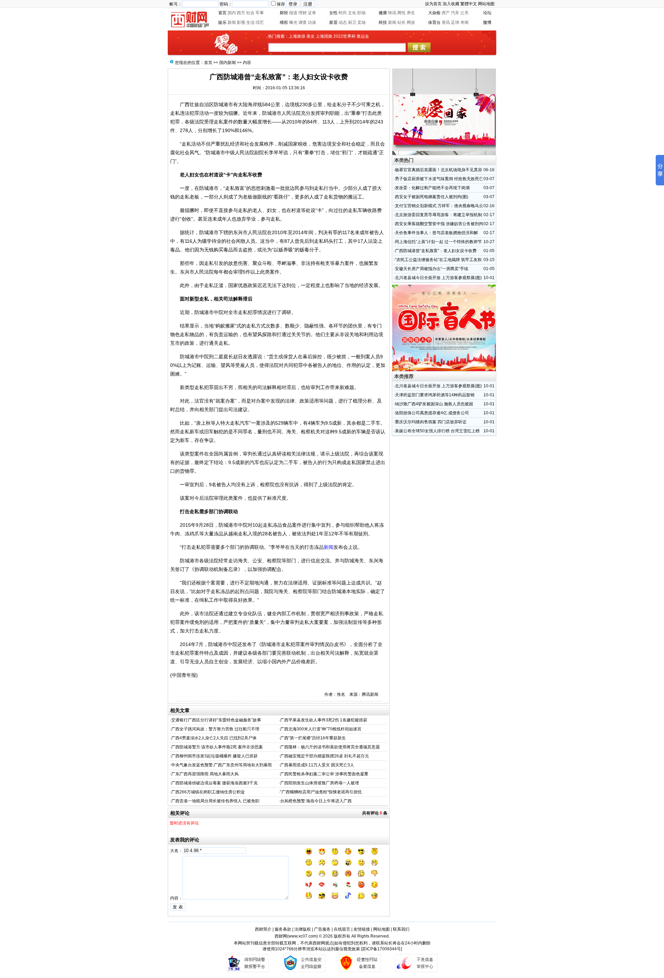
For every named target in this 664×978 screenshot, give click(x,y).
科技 (383, 22)
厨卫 (352, 22)
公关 (464, 12)
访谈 (312, 22)
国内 (232, 12)
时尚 (343, 12)
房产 (446, 12)
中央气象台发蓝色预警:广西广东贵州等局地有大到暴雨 (221, 765)
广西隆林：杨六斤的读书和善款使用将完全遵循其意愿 (330, 747)
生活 (250, 22)
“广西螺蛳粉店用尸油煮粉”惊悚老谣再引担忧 (321, 792)
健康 (383, 12)
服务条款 (283, 929)
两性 (401, 12)
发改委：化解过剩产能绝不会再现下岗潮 (432, 187)
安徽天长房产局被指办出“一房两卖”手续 (431, 268)
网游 (411, 22)
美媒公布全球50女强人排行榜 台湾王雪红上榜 (437, 430)
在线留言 (342, 929)
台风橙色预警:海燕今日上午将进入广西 (316, 801)
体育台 (434, 22)
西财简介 (263, 929)
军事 (260, 12)
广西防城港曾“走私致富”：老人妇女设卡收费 (436, 250)
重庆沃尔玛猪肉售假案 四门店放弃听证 (431, 421)
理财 (302, 12)
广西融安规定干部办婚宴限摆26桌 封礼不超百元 (324, 756)
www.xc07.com (302, 936)
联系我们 (401, 929)
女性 (333, 12)
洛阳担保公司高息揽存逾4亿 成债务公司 (432, 412)
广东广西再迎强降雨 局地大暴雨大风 (205, 774)
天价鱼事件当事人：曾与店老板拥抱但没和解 (436, 232)
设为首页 (433, 3)
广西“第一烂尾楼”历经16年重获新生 (313, 738)
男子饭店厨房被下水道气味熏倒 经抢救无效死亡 (439, 178)
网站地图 (486, 3)
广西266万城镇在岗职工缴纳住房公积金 (208, 792)
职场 (361, 12)
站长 (401, 22)
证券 (312, 12)
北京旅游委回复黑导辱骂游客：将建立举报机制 (438, 214)
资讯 (446, 22)
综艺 (260, 22)
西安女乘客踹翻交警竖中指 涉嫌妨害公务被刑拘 (439, 223)
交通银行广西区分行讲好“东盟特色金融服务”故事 (216, 720)
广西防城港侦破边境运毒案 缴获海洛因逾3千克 (214, 783)
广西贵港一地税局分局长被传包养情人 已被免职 (215, 801)
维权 (284, 22)
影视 (241, 22)
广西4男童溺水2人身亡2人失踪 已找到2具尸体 (214, 738)
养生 (411, 12)
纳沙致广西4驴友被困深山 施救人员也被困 (434, 404)
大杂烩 (434, 12)
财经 (284, 12)
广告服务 (322, 929)
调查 (302, 22)
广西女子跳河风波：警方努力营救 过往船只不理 (215, 729)
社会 (250, 12)
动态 (343, 22)
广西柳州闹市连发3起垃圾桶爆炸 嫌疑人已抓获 (214, 756)
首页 (222, 12)
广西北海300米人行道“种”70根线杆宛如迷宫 (320, 729)
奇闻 (464, 22)
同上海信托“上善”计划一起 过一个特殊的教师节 (438, 241)
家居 (333, 22)
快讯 (392, 12)
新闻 (232, 22)
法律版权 (302, 929)
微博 (487, 22)
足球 (455, 22)
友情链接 (361, 929)
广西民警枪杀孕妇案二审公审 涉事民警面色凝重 (324, 774)
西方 (241, 12)
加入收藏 (451, 3)
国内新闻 (227, 62)
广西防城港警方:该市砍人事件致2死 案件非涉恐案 (217, 747)
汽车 (455, 12)
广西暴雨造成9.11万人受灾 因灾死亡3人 (317, 765)
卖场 (361, 22)
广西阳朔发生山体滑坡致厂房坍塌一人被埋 (319, 783)
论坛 (487, 12)
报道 (293, 12)
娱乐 (222, 22)
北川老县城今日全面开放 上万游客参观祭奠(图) (438, 277)
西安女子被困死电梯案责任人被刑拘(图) (431, 196)
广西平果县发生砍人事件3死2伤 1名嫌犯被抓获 (323, 720)
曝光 (293, 22)
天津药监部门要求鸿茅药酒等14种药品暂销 (434, 395)
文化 (352, 12)
